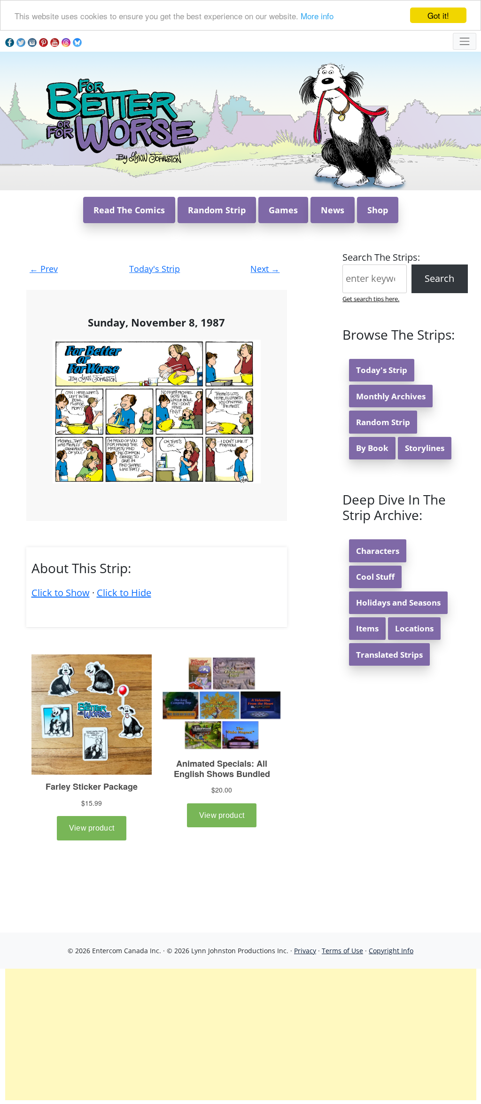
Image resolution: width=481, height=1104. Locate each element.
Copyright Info (391, 950)
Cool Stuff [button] (375, 576)
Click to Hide (124, 592)
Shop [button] (377, 210)
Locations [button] (414, 628)
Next (264, 268)
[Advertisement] (240, 1034)
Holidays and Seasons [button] (398, 602)
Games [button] (283, 210)
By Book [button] (372, 448)
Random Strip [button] (217, 210)
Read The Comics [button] (129, 210)
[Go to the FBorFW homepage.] (120, 120)
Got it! (438, 15)
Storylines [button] (424, 448)
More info (317, 16)
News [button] (332, 210)
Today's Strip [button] (381, 370)
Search (439, 278)
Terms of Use (342, 950)
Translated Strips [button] (389, 654)
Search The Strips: (381, 257)
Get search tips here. (370, 299)
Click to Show (60, 592)
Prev (44, 268)
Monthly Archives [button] (391, 396)
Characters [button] (377, 550)
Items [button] (367, 628)
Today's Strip (154, 268)
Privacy (305, 950)
